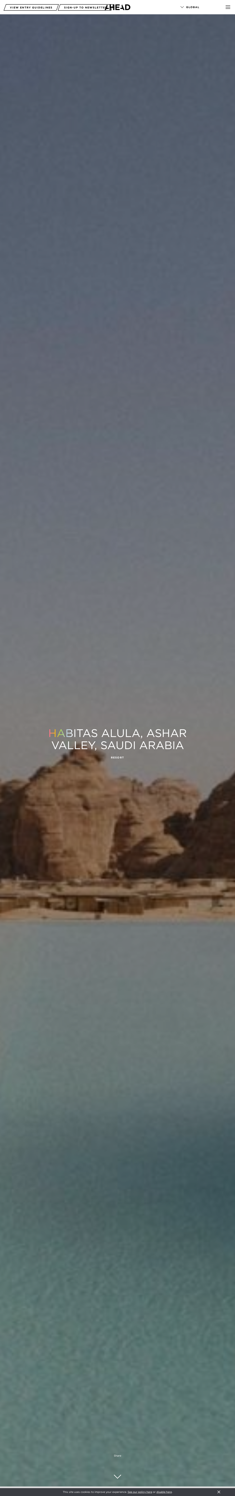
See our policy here (140, 1491)
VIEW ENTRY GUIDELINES (31, 7)
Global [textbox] (193, 7)
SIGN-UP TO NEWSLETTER (85, 7)
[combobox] (198, 7)
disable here (164, 1491)
